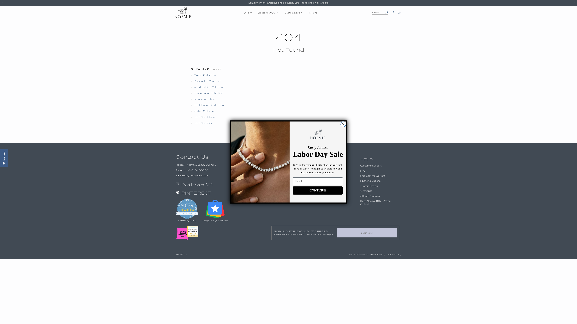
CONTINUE (318, 190)
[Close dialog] (343, 124)
